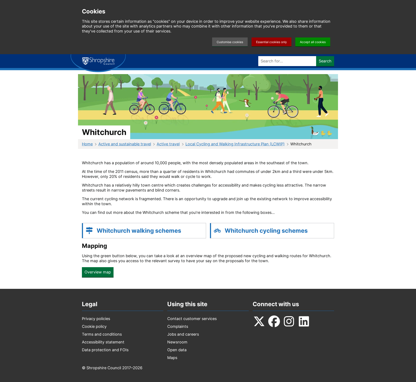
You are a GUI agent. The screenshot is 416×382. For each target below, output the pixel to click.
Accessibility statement (103, 342)
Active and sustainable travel (124, 144)
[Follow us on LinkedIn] (303, 321)
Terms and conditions (102, 334)
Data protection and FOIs (105, 350)
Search (325, 61)
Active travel (168, 144)
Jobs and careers (183, 334)
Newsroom (177, 342)
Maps (172, 357)
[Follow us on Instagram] (289, 321)
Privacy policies (96, 318)
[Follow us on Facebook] (274, 321)
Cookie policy (94, 326)
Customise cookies (230, 42)
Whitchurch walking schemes (139, 230)
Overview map (97, 272)
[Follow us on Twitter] (259, 321)
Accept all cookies (313, 42)
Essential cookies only (271, 42)
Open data (177, 350)
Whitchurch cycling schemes (266, 230)
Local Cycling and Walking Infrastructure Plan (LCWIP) (235, 144)
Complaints (177, 326)
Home (87, 144)
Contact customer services (192, 318)
